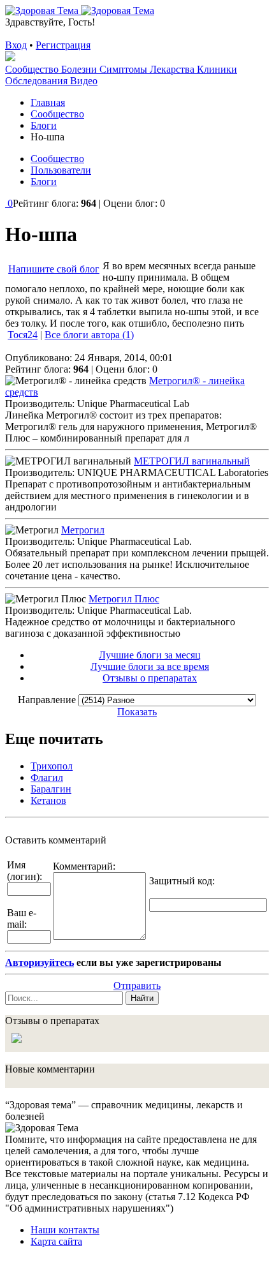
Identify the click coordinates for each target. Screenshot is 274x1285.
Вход (16, 45)
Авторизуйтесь (39, 962)
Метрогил (83, 529)
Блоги (44, 181)
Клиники (217, 69)
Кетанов (48, 800)
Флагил (47, 777)
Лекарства (173, 69)
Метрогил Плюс (124, 598)
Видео (83, 80)
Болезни (80, 69)
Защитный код (180, 880)
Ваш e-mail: (21, 918)
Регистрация (63, 45)
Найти (142, 998)
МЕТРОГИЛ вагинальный (192, 461)
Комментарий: (84, 866)
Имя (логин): (24, 870)
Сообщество (33, 69)
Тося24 (23, 334)
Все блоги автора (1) (89, 334)
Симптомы (124, 69)
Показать (137, 711)
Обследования (37, 80)
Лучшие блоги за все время (149, 666)
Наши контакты (65, 1229)
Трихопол (52, 766)
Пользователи (61, 170)
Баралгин (51, 789)
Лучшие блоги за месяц (150, 655)
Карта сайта (56, 1241)
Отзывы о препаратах (150, 677)
